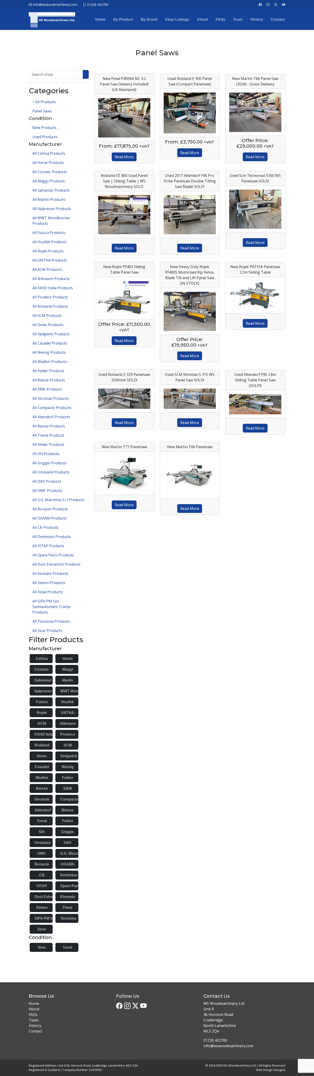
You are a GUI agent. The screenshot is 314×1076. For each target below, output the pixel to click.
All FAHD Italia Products (52, 287)
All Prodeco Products (50, 297)
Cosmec (41, 669)
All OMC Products (47, 490)
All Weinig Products (49, 352)
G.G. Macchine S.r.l (76, 853)
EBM (67, 788)
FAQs (220, 19)
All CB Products (45, 527)
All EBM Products (47, 389)
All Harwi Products (48, 162)
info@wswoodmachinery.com (228, 1045)
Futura (42, 702)
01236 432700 (215, 1040)
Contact (278, 19)
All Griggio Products (49, 462)
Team (238, 19)
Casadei (42, 767)
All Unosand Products (50, 472)
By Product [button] (123, 19)
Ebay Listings (177, 19)
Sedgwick (68, 756)
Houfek (67, 702)
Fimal (67, 907)
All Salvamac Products (51, 190)
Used (67, 947)
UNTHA (67, 713)
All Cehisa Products (48, 153)
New (42, 947)
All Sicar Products (47, 630)
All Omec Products (47, 324)
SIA (42, 832)
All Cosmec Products (49, 171)
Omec (42, 756)
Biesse (42, 788)
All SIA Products (45, 453)
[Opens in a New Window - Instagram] (268, 4)
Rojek (42, 713)
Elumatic (67, 897)
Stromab (41, 799)
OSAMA (67, 864)
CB (42, 875)
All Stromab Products (50, 398)
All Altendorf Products (51, 416)
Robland (41, 745)
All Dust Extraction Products (56, 564)
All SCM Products (47, 315)
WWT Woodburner (76, 691)
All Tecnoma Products (51, 621)
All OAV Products (46, 481)
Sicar (41, 929)
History (256, 19)
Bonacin (41, 864)
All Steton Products (48, 582)
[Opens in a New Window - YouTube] (283, 4)
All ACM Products (47, 269)
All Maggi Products (48, 181)
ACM (41, 723)
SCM (67, 745)
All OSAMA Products (49, 518)
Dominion (68, 875)
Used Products (44, 136)
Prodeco (67, 734)
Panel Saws (42, 111)
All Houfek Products (49, 241)
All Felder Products (48, 370)
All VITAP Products (48, 545)
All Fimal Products (47, 591)
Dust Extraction (48, 897)
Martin (67, 680)
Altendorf (42, 810)
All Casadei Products (49, 343)
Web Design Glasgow (270, 1070)
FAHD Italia (44, 734)
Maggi (67, 669)
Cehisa (42, 659)
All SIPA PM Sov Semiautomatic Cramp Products (51, 607)
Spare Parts (70, 886)
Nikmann (68, 723)
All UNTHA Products (49, 260)
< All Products (44, 101)
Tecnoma (68, 918)
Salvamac (42, 680)
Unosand (42, 843)
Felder (67, 778)
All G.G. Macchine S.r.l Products (58, 499)
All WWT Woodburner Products (51, 220)
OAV (67, 843)
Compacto (69, 799)
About (202, 19)
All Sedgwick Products (51, 333)
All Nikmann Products (51, 278)
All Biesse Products (48, 380)
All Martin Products (49, 199)
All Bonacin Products (50, 509)
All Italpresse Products (51, 208)
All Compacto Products (51, 407)
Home (100, 19)
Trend (42, 821)
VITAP (41, 886)
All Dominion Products (51, 536)
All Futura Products (48, 232)
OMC (41, 853)
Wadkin (41, 778)
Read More (124, 156)
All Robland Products (50, 306)
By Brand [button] (149, 19)
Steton (42, 907)
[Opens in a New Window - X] (275, 4)
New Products (44, 127)
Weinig (68, 767)
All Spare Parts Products (53, 555)
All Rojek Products (47, 251)
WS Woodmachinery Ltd (239, 1065)
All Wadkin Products (49, 361)
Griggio (67, 832)
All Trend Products (48, 435)
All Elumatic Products (50, 573)
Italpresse (42, 691)
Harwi (67, 659)
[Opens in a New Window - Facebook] (260, 4)
